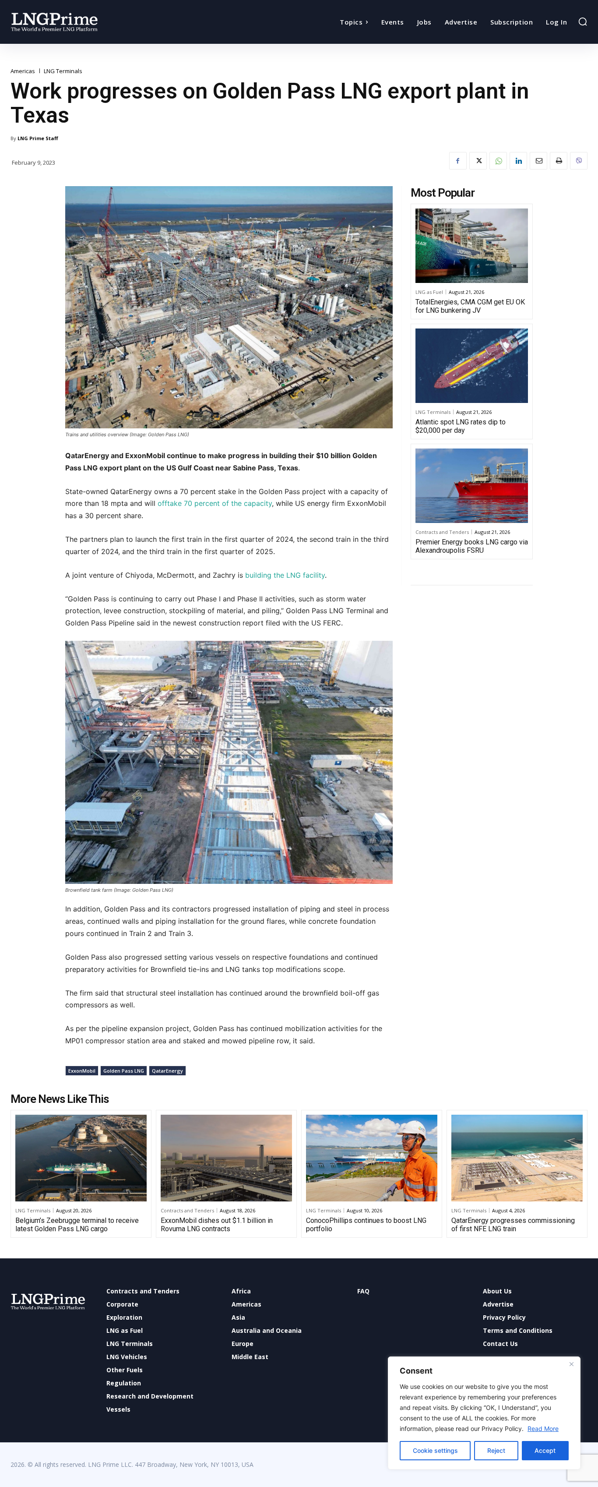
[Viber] (578, 161)
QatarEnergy (167, 1070)
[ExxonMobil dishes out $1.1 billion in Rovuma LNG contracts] (226, 1158)
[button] (582, 21)
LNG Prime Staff (38, 138)
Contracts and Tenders (442, 532)
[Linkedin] (518, 161)
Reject (496, 1450)
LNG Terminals (63, 71)
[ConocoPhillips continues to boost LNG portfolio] (371, 1158)
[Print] (558, 161)
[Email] (538, 161)
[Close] (571, 1364)
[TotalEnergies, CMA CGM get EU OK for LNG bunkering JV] (471, 245)
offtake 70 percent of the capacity (215, 503)
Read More (543, 1428)
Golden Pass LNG (123, 1070)
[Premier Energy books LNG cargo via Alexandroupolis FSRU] (471, 486)
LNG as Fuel (429, 292)
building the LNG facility (284, 575)
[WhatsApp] (498, 161)
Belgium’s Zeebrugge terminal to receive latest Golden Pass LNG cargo (77, 1224)
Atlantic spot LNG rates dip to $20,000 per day (460, 426)
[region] (484, 1412)
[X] (478, 161)
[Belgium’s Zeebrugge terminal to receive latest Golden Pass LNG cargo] (81, 1158)
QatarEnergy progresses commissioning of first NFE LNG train (513, 1224)
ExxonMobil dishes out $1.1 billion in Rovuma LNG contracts (217, 1224)
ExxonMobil (81, 1070)
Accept (545, 1450)
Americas (23, 71)
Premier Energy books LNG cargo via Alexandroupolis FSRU (471, 546)
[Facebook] (458, 161)
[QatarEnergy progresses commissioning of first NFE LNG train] (517, 1158)
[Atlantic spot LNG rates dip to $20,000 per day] (471, 365)
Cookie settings (435, 1450)
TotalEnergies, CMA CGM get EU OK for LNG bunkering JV (470, 306)
